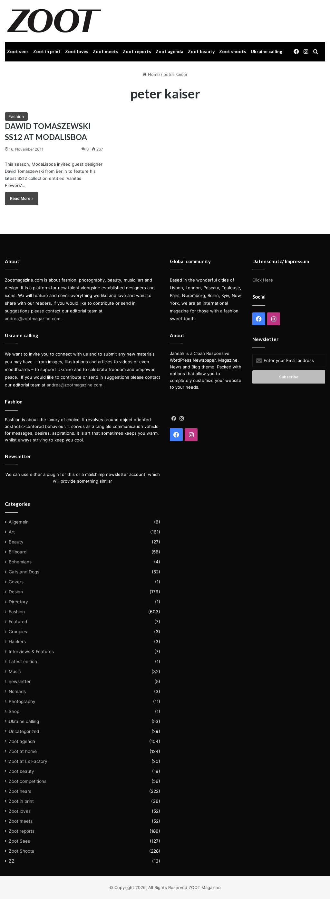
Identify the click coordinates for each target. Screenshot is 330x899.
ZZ (12, 861)
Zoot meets (105, 51)
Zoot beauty (201, 51)
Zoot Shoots (21, 851)
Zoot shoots (232, 51)
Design (16, 591)
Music (15, 671)
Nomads (17, 691)
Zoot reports (137, 51)
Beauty (16, 541)
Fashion (16, 116)
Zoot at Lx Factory (28, 761)
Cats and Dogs (24, 571)
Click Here (262, 280)
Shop (14, 711)
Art (12, 531)
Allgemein (19, 521)
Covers (16, 581)
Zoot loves (76, 51)
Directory (18, 601)
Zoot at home (23, 751)
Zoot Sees (19, 841)
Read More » (22, 198)
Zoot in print (47, 51)
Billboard (17, 551)
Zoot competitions (27, 781)
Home (153, 74)
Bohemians (20, 561)
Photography (22, 701)
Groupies (18, 631)
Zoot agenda (169, 51)
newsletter (20, 681)
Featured (18, 621)
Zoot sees (18, 51)
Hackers (17, 641)
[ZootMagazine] (54, 20)
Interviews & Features (31, 651)
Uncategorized (24, 731)
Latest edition (23, 661)
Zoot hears (20, 791)
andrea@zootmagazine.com (32, 318)
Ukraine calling (266, 51)
